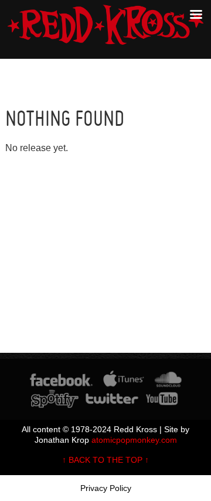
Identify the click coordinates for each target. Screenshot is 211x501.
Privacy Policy (105, 488)
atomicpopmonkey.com (134, 440)
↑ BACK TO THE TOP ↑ (105, 460)
